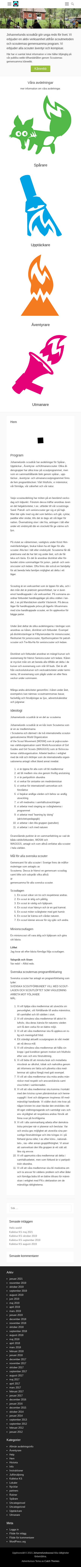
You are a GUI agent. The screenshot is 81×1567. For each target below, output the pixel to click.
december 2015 (17, 1407)
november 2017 (17, 1363)
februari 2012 (16, 1427)
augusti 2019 (16, 1295)
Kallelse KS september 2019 (24, 1240)
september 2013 (18, 1419)
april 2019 (14, 1307)
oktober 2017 (16, 1367)
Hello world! (15, 1227)
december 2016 (17, 1399)
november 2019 (17, 1283)
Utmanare (40, 405)
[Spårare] (40, 126)
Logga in (14, 1529)
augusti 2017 (16, 1375)
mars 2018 (15, 1347)
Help (11, 1454)
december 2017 (17, 1359)
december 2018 (17, 1319)
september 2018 (18, 1331)
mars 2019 (15, 1311)
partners (13, 1490)
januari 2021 (16, 1278)
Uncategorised (17, 1502)
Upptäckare (40, 245)
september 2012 (18, 1423)
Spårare (40, 165)
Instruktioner (16, 1470)
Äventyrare (40, 325)
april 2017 (14, 1383)
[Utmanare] (40, 366)
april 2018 (14, 1343)
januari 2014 (16, 1415)
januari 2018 (16, 1355)
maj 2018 (14, 1339)
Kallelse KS (15, 1478)
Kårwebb (40, 68)
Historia (13, 1462)
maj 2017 (14, 1379)
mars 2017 (15, 1387)
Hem (12, 1458)
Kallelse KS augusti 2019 (23, 1244)
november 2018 (17, 1323)
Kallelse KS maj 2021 (21, 1232)
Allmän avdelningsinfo (21, 1446)
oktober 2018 (16, 1327)
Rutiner (13, 1494)
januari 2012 (16, 1431)
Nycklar (13, 1486)
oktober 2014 (16, 1411)
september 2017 (18, 1371)
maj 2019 (14, 1303)
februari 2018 (16, 1351)
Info (11, 1466)
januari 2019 (16, 1315)
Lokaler (13, 1482)
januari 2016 (16, 1403)
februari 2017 (16, 1391)
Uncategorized (17, 1506)
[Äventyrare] (40, 286)
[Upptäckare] (40, 206)
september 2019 (18, 1290)
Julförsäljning (16, 1474)
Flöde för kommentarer (21, 1537)
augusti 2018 (16, 1335)
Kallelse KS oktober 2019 (23, 1236)
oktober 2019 (16, 1286)
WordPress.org (17, 1541)
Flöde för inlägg (17, 1533)
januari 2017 (16, 1395)
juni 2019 (14, 1298)
